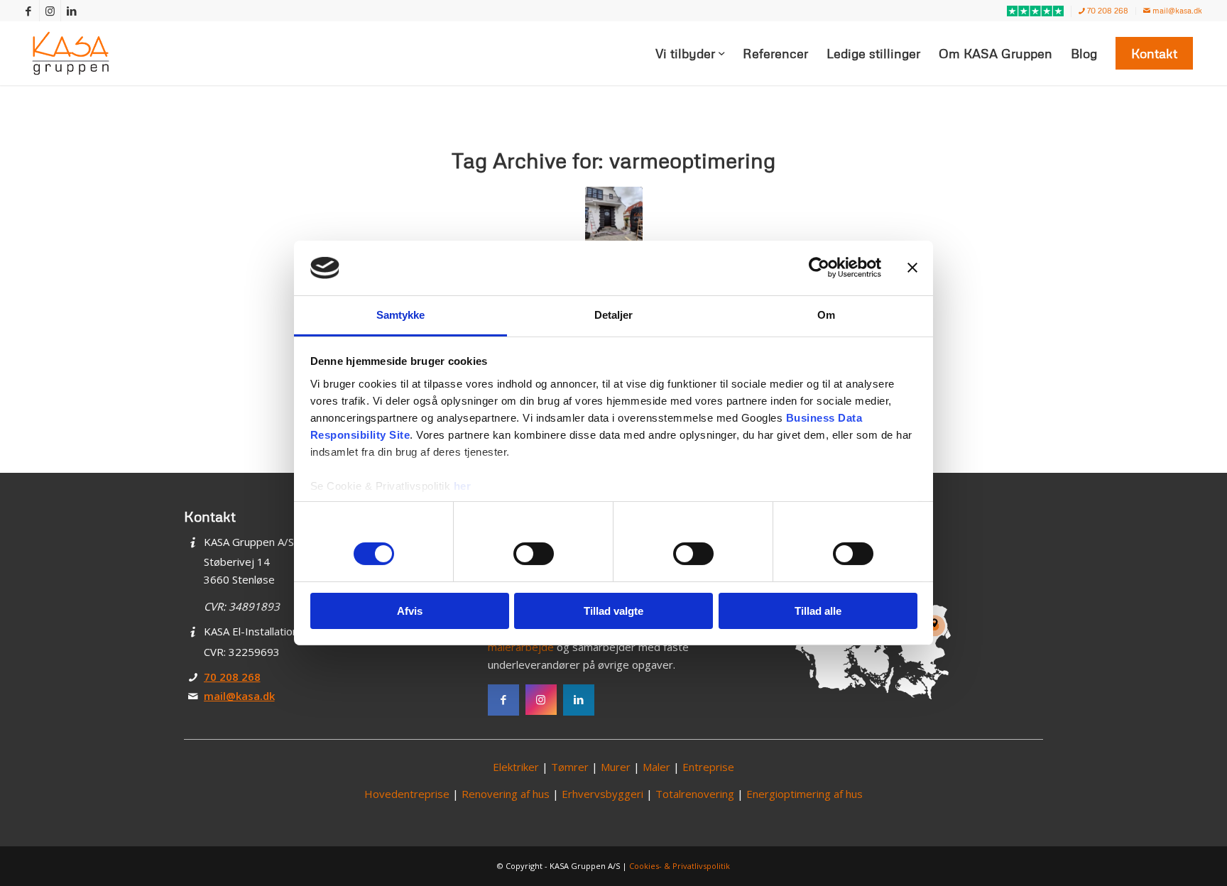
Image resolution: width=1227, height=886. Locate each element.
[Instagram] (541, 700)
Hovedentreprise (406, 794)
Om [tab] (826, 315)
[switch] (533, 553)
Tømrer (570, 767)
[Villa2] (614, 215)
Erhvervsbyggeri (602, 794)
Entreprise (708, 767)
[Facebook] (503, 700)
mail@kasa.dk (1176, 10)
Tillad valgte (613, 611)
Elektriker (516, 767)
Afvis (409, 611)
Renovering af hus (506, 794)
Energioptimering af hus (804, 794)
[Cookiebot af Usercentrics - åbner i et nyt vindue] (819, 267)
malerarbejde (521, 647)
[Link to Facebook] (28, 10)
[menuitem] (1035, 11)
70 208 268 (1106, 10)
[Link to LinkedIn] (71, 10)
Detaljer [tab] (613, 315)
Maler (656, 767)
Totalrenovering (694, 794)
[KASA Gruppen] (71, 53)
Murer (616, 767)
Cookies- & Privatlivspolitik (679, 865)
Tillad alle (818, 611)
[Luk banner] (912, 268)
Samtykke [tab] (400, 315)
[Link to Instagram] (50, 10)
